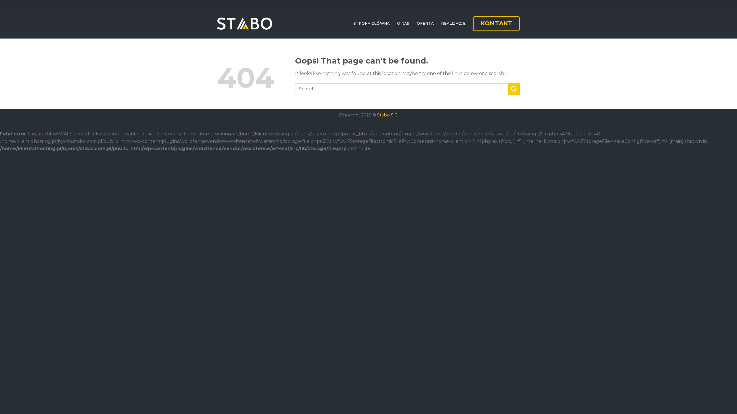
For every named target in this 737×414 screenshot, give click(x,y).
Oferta (425, 23)
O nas (403, 23)
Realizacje (453, 23)
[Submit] (514, 88)
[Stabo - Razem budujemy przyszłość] (244, 23)
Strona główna (372, 23)
